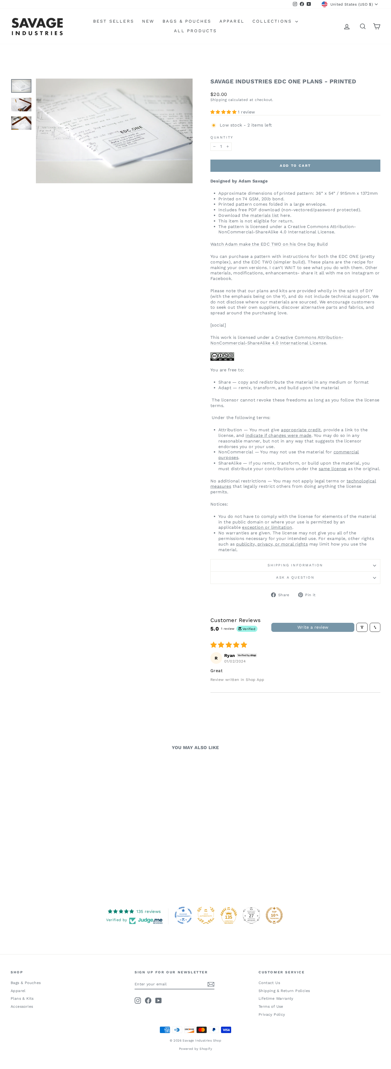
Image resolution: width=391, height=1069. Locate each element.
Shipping (218, 99)
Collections (273, 21)
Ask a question (295, 577)
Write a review (312, 627)
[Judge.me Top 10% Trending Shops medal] (274, 915)
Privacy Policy (272, 1014)
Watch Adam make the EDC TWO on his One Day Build (269, 244)
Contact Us (269, 983)
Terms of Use (271, 1006)
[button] (224, 112)
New (148, 21)
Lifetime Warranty (276, 998)
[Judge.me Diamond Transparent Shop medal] (183, 915)
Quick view (54, 846)
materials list (264, 215)
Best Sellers (113, 21)
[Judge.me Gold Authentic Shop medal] (205, 915)
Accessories (22, 1006)
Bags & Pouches (187, 21)
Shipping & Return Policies (284, 991)
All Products (195, 30)
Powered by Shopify (195, 1049)
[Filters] (362, 627)
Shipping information (295, 565)
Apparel (231, 21)
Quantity (221, 137)
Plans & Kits (22, 998)
